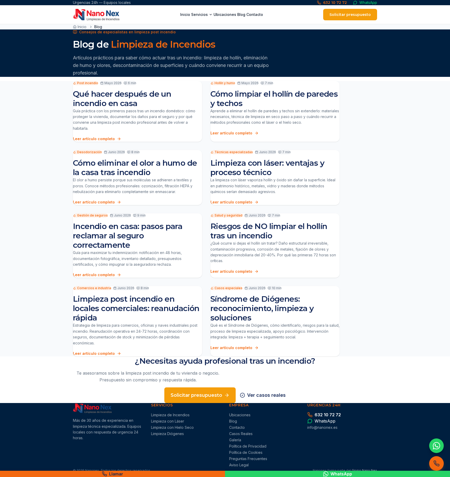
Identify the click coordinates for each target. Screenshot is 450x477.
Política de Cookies (245, 452)
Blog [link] (98, 26)
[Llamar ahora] (436, 463)
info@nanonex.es (322, 427)
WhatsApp (341, 473)
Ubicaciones (225, 14)
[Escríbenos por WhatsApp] (436, 445)
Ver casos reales (266, 395)
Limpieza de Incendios (170, 415)
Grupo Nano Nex (364, 470)
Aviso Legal (239, 465)
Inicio (185, 14)
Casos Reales (241, 433)
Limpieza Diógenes (167, 433)
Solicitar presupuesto (350, 14)
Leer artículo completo (94, 139)
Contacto (254, 14)
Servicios (199, 14)
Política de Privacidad (247, 446)
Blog (241, 14)
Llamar (116, 473)
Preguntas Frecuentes (248, 458)
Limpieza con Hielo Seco (172, 427)
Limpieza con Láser (167, 421)
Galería (235, 440)
